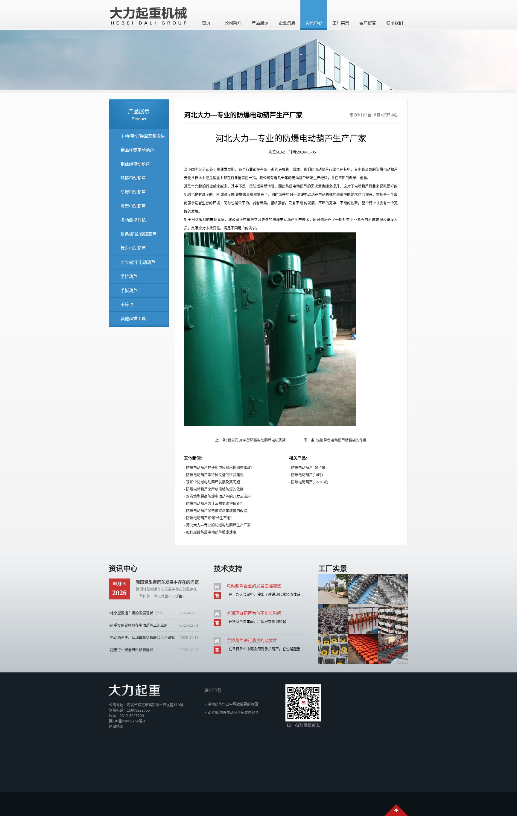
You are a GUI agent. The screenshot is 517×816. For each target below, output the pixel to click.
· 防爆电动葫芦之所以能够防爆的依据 (214, 489)
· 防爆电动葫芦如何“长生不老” (208, 518)
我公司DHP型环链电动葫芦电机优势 (257, 440)
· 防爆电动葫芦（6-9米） (309, 468)
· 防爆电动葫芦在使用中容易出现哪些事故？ (219, 468)
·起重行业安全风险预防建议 (131, 650)
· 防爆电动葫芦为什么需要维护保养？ (214, 504)
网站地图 (116, 726)
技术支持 (228, 568)
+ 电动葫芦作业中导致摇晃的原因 (231, 704)
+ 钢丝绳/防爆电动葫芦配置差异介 (232, 713)
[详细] (178, 596)
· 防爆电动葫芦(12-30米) (308, 482)
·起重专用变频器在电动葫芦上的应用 (138, 625)
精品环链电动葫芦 (137, 149)
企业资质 (287, 22)
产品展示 (260, 22)
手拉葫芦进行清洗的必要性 (252, 640)
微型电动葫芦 (133, 206)
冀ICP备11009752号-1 (127, 721)
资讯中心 (313, 22)
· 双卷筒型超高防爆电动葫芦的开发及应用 (217, 496)
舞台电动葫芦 (133, 248)
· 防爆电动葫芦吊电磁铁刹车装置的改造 (215, 511)
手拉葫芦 (129, 276)
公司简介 (233, 22)
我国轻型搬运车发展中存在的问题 (167, 582)
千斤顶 (127, 304)
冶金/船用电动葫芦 (138, 262)
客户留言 (367, 22)
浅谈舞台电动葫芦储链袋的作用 (341, 440)
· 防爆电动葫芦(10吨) (306, 475)
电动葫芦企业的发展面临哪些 (254, 586)
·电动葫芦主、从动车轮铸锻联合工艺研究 (142, 638)
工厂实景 (340, 22)
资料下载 (213, 690)
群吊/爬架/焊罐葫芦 (138, 234)
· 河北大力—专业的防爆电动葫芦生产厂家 (217, 525)
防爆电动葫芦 (133, 192)
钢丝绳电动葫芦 (135, 164)
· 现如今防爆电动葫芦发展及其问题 (212, 482)
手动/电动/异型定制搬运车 (143, 138)
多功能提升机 (133, 220)
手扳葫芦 (129, 290)
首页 (206, 22)
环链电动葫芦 (133, 178)
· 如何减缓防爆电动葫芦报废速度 (210, 532)
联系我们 (394, 22)
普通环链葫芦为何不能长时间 (254, 613)
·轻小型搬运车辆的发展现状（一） (136, 613)
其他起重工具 (133, 318)
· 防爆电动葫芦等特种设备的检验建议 (214, 475)
